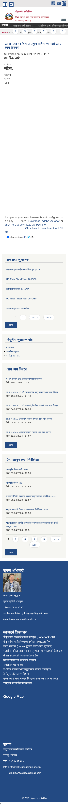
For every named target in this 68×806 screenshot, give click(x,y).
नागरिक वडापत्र (12, 355)
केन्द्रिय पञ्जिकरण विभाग (16, 674)
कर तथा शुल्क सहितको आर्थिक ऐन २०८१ (23, 269)
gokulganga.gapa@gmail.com (25, 772)
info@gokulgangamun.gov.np (25, 767)
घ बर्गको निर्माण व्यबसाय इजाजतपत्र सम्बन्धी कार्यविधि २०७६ (31, 496)
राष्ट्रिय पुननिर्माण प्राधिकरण (17, 683)
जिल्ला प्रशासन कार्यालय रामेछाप (19, 660)
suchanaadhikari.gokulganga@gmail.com (25, 613)
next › (35, 317)
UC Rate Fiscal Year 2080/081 (22, 279)
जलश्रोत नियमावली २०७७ (17, 469)
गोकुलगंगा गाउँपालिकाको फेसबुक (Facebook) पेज (29, 637)
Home (5, 32)
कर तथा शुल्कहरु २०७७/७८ (17, 308)
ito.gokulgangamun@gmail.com (20, 619)
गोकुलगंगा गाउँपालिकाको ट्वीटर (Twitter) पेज (26, 641)
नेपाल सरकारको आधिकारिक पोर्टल (20, 655)
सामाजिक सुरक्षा (12, 351)
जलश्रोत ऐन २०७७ (14, 483)
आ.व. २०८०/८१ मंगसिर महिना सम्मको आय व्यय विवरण (28, 432)
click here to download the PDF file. (25, 224)
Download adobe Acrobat (44, 221)
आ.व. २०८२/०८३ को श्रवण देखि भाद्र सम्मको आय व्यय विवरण (32, 392)
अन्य (11, 325)
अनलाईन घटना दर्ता (13, 664)
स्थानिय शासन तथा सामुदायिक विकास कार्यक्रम (27, 669)
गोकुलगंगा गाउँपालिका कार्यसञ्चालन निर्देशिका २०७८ (27, 509)
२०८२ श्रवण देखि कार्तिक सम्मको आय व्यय (24, 379)
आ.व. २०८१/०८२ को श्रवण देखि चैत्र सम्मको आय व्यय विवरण (32, 405)
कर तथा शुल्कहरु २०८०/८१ (17, 289)
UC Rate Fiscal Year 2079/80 (21, 298)
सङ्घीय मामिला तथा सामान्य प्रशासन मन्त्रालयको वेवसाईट (32, 650)
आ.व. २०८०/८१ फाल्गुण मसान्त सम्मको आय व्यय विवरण (29, 419)
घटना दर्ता (10, 347)
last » (48, 317)
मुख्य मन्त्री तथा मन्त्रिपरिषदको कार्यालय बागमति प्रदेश (30, 678)
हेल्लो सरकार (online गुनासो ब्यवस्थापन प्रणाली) (27, 646)
